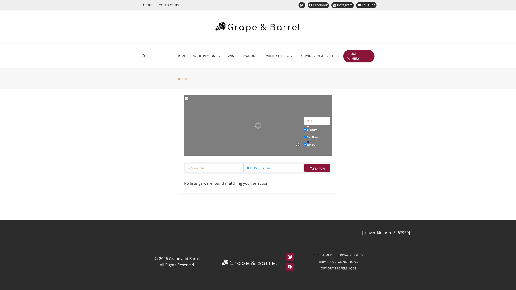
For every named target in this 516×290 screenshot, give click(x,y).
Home (181, 56)
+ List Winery (353, 56)
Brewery (312, 129)
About (148, 5)
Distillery (312, 137)
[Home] (179, 79)
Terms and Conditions (338, 262)
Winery (311, 144)
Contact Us (169, 5)
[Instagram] (290, 257)
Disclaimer (322, 255)
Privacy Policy (351, 255)
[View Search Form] (143, 56)
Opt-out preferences (338, 268)
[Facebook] (290, 267)
